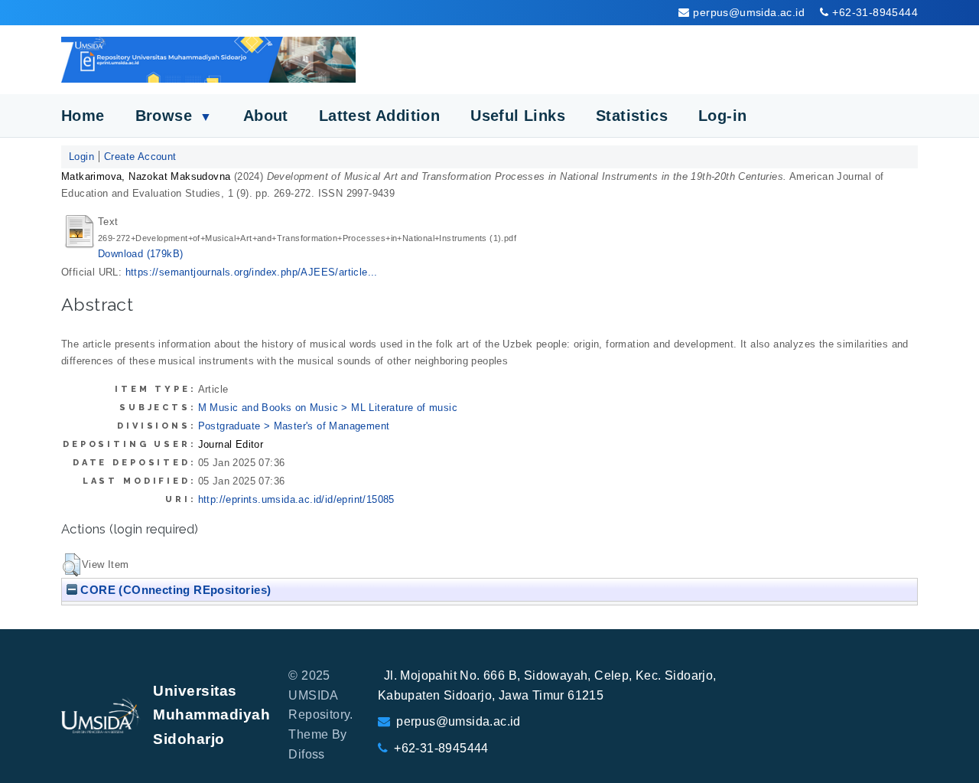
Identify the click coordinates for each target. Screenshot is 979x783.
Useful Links (517, 115)
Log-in (722, 115)
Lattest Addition (379, 115)
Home (83, 115)
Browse (174, 115)
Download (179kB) (140, 253)
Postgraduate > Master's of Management (294, 426)
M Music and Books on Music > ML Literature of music (327, 407)
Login (81, 156)
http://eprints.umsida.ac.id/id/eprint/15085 (296, 499)
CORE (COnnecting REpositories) (174, 589)
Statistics (632, 115)
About (265, 115)
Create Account (140, 156)
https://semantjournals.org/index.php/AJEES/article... (251, 272)
